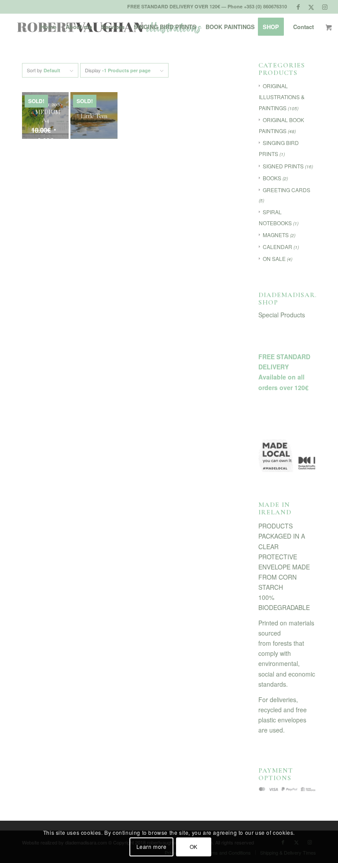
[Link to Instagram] (324, 6)
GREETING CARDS (286, 189)
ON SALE (274, 258)
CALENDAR (277, 246)
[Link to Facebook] (298, 6)
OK (194, 846)
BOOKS (272, 178)
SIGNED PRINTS (283, 166)
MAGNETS (276, 234)
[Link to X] (311, 6)
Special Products (281, 314)
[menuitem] (48, 27)
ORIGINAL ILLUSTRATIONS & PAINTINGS (282, 97)
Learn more (151, 846)
